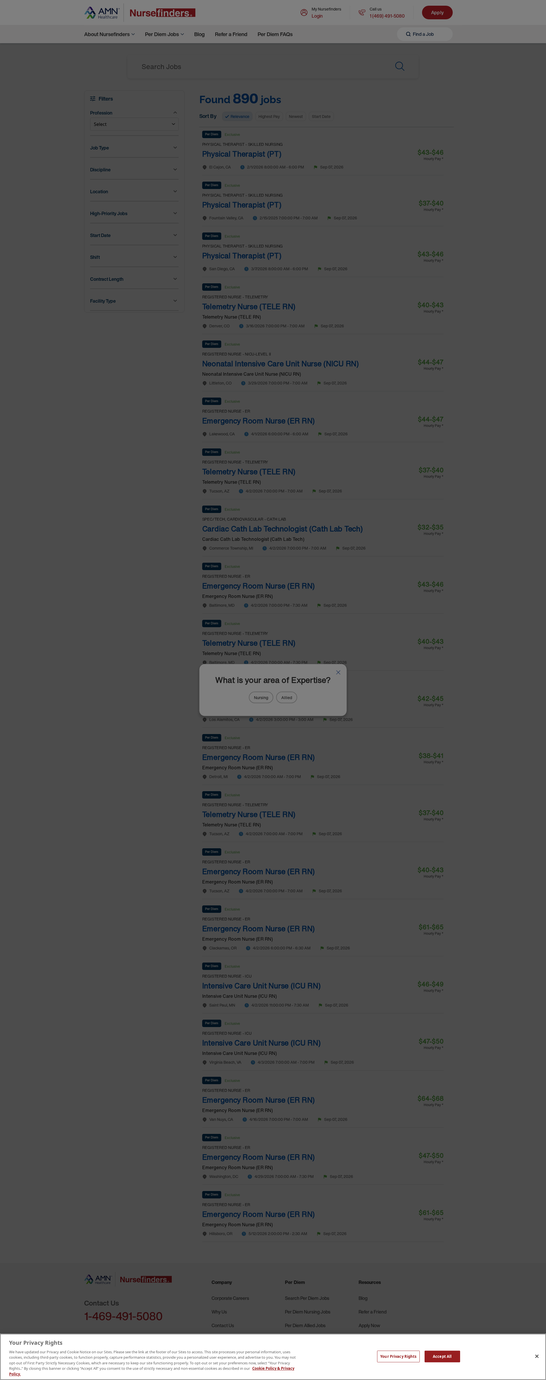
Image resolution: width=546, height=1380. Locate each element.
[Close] (537, 1356)
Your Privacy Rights (398, 1356)
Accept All (442, 1356)
